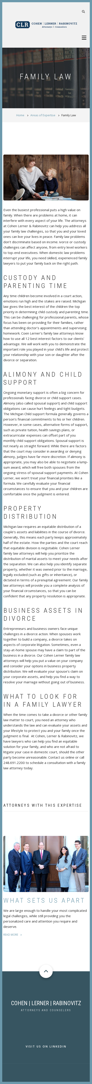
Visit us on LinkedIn (46, 1046)
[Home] (46, 24)
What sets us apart (44, 900)
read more (10, 935)
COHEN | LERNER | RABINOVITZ (46, 1003)
